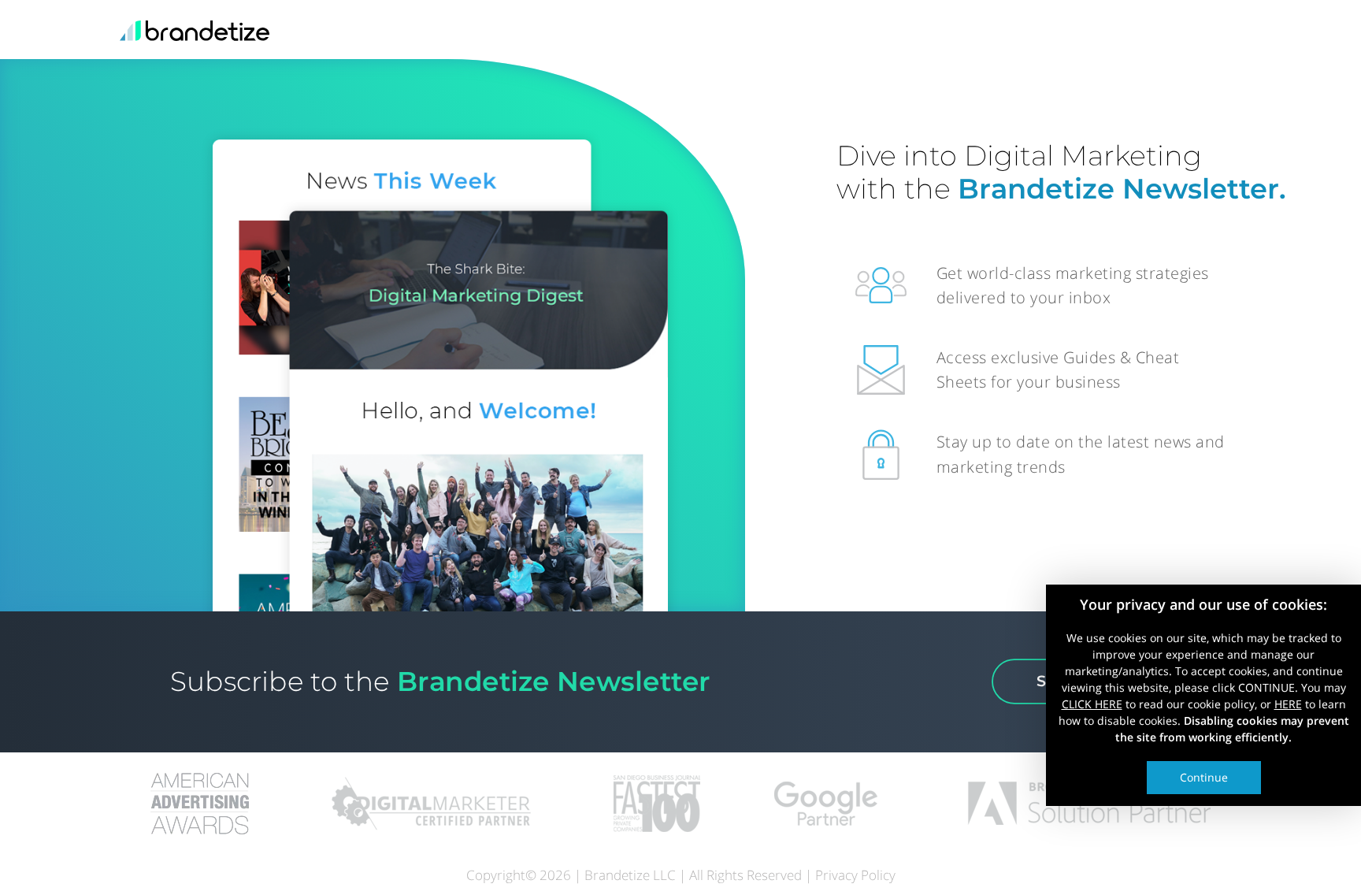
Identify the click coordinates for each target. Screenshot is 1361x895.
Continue (1204, 776)
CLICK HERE (1092, 703)
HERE (1288, 703)
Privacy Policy (855, 875)
